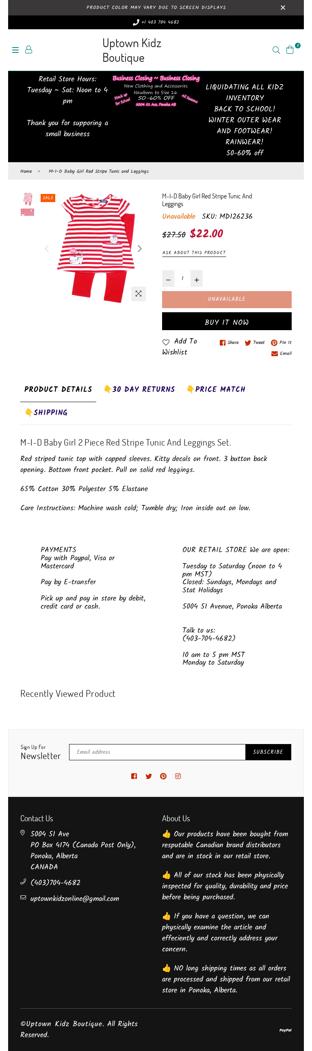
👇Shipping (46, 413)
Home (26, 171)
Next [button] (140, 248)
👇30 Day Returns (139, 390)
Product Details (58, 390)
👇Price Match (216, 390)
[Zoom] (138, 294)
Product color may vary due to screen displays (156, 7)
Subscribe (268, 752)
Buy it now (227, 323)
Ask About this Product (194, 253)
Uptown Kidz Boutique (131, 50)
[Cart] (290, 50)
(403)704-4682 (55, 883)
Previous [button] (47, 248)
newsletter (41, 752)
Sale (48, 198)
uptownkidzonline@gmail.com (74, 899)
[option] (93, 248)
